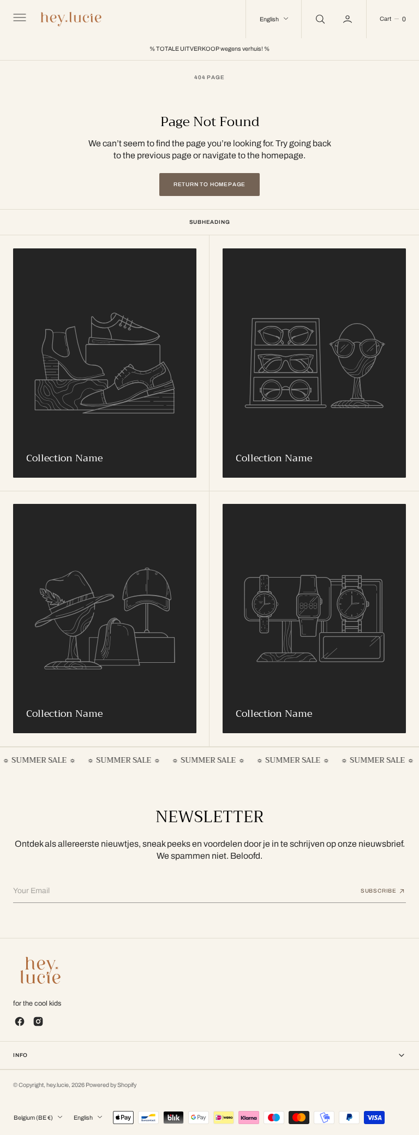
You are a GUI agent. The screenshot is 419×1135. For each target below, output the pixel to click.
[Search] (319, 19)
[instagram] (38, 1021)
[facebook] (19, 1021)
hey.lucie (57, 1085)
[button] (18, 19)
